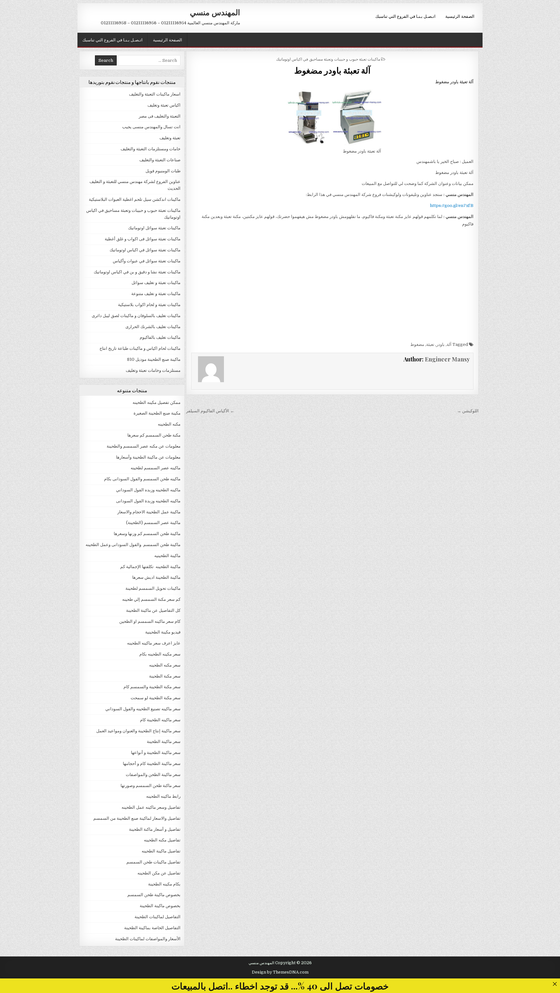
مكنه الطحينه (169, 424)
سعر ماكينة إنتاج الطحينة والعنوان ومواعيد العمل (138, 730)
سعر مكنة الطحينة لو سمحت (156, 697)
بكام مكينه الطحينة (164, 884)
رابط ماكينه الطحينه (163, 796)
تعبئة (430, 344)
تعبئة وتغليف (170, 137)
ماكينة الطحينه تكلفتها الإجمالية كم (150, 566)
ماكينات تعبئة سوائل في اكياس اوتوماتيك (145, 249)
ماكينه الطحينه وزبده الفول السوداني (148, 489)
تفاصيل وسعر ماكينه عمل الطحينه (151, 807)
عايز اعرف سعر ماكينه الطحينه (154, 643)
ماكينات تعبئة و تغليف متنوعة (156, 293)
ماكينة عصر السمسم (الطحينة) (153, 522)
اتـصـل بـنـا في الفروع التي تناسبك (405, 16)
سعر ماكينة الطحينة (164, 741)
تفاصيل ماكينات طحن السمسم (153, 862)
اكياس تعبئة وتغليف (164, 105)
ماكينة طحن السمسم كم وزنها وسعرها (147, 533)
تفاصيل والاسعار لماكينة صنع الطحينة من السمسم (137, 818)
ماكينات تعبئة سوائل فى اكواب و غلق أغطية (143, 238)
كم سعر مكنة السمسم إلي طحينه (151, 599)
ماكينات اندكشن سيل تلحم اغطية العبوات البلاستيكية (135, 199)
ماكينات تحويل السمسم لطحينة (153, 588)
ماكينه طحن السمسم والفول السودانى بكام (142, 478)
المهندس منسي (215, 12)
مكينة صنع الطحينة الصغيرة (157, 413)
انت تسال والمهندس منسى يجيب (151, 126)
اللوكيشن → (468, 410)
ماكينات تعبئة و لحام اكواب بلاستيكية (149, 304)
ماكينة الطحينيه (167, 555)
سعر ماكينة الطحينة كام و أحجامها (152, 763)
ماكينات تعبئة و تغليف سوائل (156, 282)
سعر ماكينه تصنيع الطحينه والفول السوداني (143, 708)
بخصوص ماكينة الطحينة (160, 905)
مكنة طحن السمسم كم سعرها (154, 435)
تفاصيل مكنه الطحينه (162, 840)
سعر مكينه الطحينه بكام (160, 654)
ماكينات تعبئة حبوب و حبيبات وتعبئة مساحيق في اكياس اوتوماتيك (328, 59)
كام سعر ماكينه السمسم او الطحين (150, 621)
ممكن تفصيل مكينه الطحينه (157, 402)
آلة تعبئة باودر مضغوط (332, 70)
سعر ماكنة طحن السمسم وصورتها (151, 785)
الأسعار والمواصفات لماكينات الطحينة (148, 938)
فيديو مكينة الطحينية (163, 632)
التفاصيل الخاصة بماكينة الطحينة (152, 927)
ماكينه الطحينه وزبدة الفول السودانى (148, 500)
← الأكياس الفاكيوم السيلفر (210, 410)
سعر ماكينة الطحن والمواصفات (153, 774)
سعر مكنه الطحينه (165, 665)
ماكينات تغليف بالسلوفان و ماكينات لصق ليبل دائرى (136, 315)
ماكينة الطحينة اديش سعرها (156, 577)
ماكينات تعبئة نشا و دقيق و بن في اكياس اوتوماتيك (137, 271)
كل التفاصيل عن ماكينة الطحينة (153, 610)
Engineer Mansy (447, 359)
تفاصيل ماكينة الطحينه (161, 851)
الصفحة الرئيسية (459, 16)
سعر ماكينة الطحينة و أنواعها (156, 752)
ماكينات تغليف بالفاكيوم (160, 337)
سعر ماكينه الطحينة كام (160, 719)
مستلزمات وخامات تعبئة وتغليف (153, 370)
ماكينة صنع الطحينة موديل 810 (154, 359)
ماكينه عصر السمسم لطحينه (156, 467)
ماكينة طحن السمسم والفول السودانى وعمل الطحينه (133, 544)
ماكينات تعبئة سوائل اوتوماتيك (154, 227)
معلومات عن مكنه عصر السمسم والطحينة (144, 446)
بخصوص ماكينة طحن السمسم (154, 894)
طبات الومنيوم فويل (163, 170)
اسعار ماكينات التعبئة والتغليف (155, 94)
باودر (440, 344)
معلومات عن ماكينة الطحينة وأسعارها (148, 457)
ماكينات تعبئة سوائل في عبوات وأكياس (147, 260)
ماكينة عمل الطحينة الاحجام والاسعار (149, 511)
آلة (449, 344)
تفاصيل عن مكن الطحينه (159, 873)
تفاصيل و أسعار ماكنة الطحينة (155, 829)
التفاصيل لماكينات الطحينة (157, 916)
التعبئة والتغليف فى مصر (160, 116)
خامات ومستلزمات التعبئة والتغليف (151, 148)
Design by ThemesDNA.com (280, 972)
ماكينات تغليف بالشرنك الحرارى (153, 326)
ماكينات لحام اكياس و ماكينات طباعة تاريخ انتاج (140, 348)
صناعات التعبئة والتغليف (160, 159)
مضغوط (417, 344)
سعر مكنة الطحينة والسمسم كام (152, 686)
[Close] (554, 983)
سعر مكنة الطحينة (165, 676)
